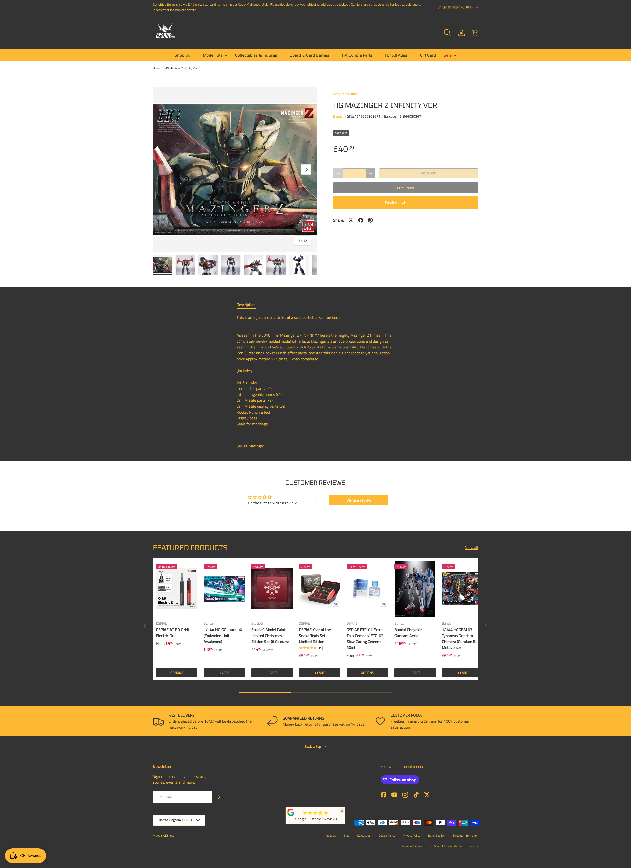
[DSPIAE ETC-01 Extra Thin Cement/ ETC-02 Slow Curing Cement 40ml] (367, 588)
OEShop (168, 835)
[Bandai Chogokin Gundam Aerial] (415, 588)
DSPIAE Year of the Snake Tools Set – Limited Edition (315, 635)
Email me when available (405, 203)
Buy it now (405, 187)
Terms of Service (412, 846)
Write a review (359, 500)
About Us (330, 835)
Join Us (474, 846)
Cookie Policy (387, 835)
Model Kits (213, 55)
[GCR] (290, 812)
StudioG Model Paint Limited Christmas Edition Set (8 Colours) (270, 635)
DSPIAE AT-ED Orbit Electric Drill (173, 633)
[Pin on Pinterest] (370, 220)
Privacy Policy (411, 835)
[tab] (246, 305)
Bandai (338, 116)
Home (156, 68)
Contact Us (364, 835)
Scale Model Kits (345, 93)
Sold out (428, 173)
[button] (475, 32)
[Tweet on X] (351, 220)
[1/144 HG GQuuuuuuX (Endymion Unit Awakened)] (224, 588)
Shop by (182, 55)
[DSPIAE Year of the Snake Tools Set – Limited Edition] (319, 588)
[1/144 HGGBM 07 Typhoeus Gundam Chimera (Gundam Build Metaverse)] (462, 588)
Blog (346, 835)
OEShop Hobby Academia (446, 846)
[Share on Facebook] (361, 220)
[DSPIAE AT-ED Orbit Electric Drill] (176, 588)
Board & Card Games (309, 55)
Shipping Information (465, 835)
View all (471, 547)
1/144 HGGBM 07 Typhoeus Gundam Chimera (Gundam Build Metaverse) (462, 638)
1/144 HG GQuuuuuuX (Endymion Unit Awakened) (223, 635)
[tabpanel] (315, 370)
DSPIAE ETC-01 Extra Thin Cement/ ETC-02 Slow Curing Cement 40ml (365, 638)
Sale (447, 55)
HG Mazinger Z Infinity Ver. (181, 68)
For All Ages (396, 55)
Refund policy (436, 835)
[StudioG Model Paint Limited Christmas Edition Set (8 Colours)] (272, 588)
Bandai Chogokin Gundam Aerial (408, 633)
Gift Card (428, 55)
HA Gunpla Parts (357, 55)
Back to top (313, 746)
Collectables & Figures (256, 55)
